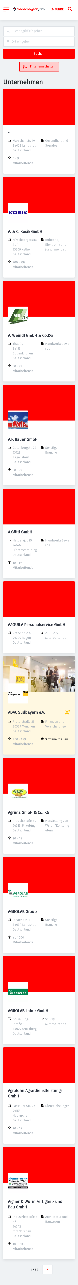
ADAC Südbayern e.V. (26, 712)
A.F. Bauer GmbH (23, 439)
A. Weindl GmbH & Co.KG (30, 335)
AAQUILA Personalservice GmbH (36, 624)
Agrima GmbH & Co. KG (28, 812)
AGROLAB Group (22, 911)
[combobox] (39, 31)
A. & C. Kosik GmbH (25, 231)
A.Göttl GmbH (20, 531)
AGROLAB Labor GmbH (28, 1010)
